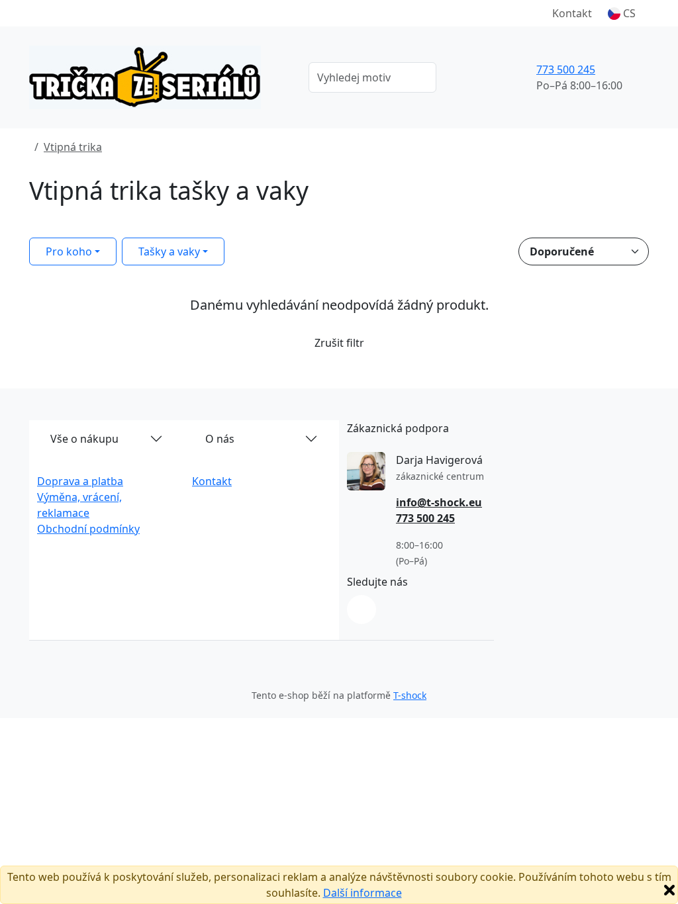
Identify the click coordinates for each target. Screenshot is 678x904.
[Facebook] (361, 609)
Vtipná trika (73, 147)
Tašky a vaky (169, 251)
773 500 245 (565, 69)
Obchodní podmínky (88, 528)
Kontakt (572, 13)
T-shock (409, 695)
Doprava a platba (80, 481)
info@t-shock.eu (439, 502)
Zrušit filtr (339, 343)
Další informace (362, 892)
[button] (622, 13)
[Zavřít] (669, 890)
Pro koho (69, 251)
